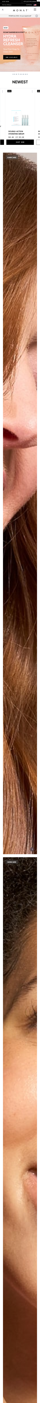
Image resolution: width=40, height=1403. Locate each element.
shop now (20, 142)
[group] (20, 43)
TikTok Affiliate (6, 5)
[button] (35, 5)
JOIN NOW (5, 1)
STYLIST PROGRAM (30, 1)
